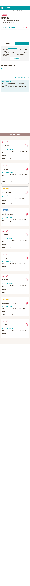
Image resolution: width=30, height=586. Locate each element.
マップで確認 (24, 20)
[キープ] (26, 145)
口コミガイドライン (12, 48)
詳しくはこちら (23, 90)
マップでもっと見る (23, 138)
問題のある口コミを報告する (21, 77)
